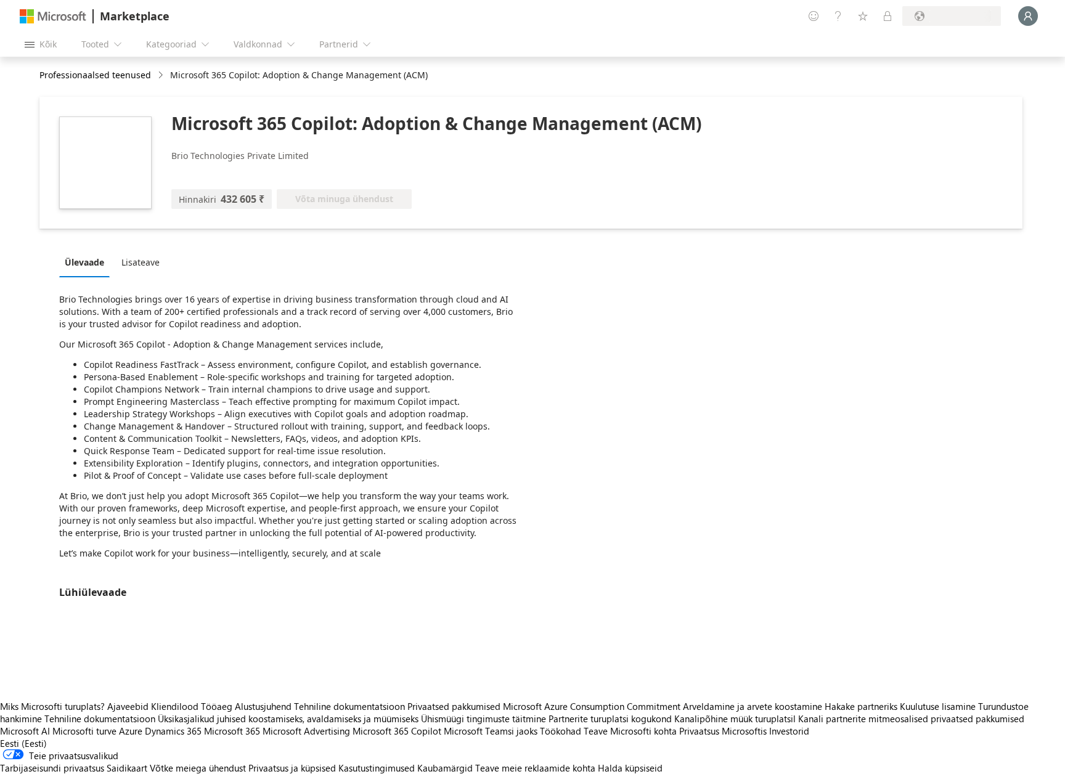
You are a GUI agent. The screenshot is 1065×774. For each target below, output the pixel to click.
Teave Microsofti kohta (630, 731)
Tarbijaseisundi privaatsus (52, 768)
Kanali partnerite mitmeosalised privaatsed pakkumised (911, 718)
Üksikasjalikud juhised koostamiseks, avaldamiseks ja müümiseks (288, 718)
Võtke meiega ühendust (198, 768)
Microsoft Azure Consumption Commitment (593, 706)
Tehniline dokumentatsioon (349, 706)
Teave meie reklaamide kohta (535, 768)
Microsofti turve (84, 731)
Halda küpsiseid (630, 768)
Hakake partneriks (861, 706)
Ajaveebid (128, 706)
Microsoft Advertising (306, 731)
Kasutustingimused (376, 768)
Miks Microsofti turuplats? (52, 706)
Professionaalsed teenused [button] (95, 75)
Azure (130, 731)
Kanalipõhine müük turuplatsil (735, 718)
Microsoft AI (25, 731)
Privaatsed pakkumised (453, 706)
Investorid (789, 731)
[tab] (87, 261)
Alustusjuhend (263, 706)
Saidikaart (127, 768)
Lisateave (140, 262)
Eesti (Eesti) (23, 743)
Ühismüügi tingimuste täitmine (483, 718)
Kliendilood (174, 706)
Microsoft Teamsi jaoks (490, 731)
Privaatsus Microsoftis (723, 731)
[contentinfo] (161, 75)
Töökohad (560, 731)
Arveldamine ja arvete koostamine (752, 706)
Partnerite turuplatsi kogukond (610, 718)
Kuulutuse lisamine (938, 706)
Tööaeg (216, 706)
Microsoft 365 (232, 731)
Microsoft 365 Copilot (397, 731)
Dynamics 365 (173, 731)
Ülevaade (84, 262)
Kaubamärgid (445, 768)
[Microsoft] (53, 16)
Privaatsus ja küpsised (292, 768)
